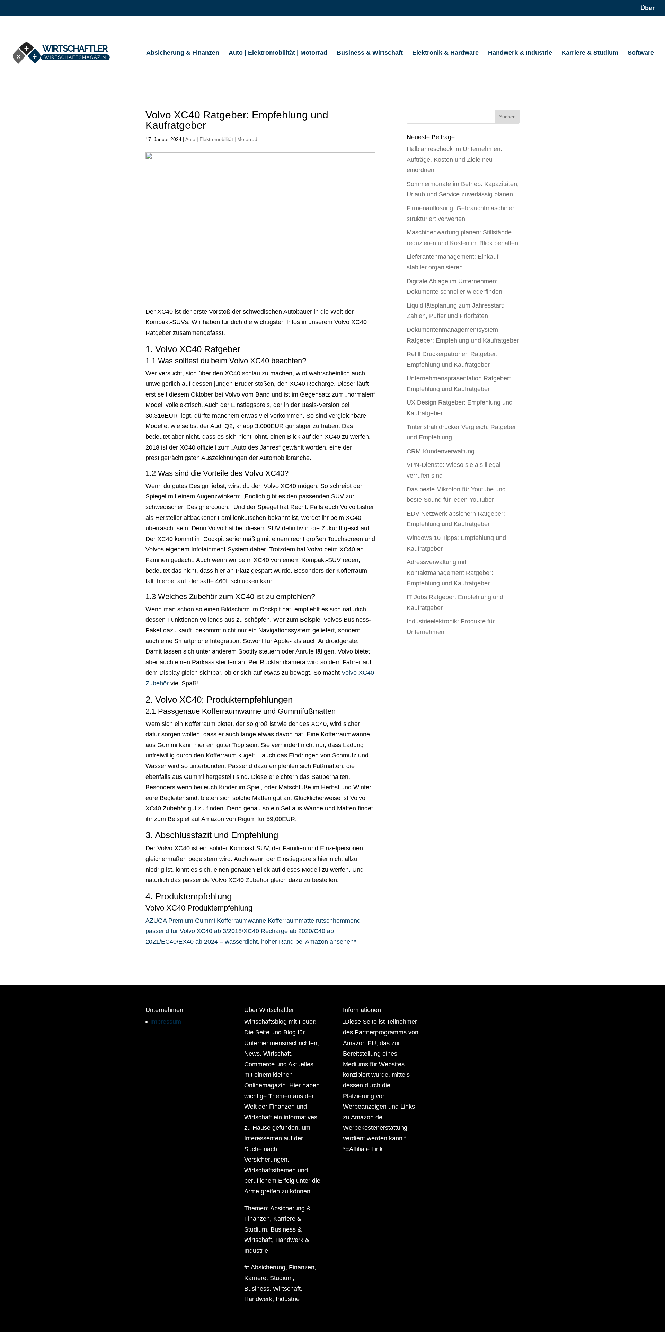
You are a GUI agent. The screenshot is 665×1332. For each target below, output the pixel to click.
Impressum (165, 1021)
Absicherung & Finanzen (182, 53)
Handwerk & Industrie (520, 53)
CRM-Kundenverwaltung (441, 451)
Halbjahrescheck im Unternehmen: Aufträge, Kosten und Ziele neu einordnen (454, 159)
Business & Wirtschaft (370, 53)
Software (641, 53)
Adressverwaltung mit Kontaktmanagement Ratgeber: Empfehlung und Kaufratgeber (450, 573)
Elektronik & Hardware (445, 53)
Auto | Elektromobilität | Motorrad (278, 53)
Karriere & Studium (589, 53)
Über (647, 8)
